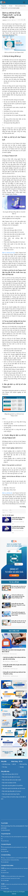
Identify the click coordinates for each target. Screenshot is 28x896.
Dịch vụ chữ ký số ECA (8, 252)
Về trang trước (5, 511)
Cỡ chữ (19, 19)
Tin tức (10, 6)
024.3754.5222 (6, 830)
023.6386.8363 (5, 862)
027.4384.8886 (5, 880)
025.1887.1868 (5, 851)
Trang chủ (3, 6)
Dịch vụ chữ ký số (7, 493)
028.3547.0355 (5, 872)
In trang (11, 511)
